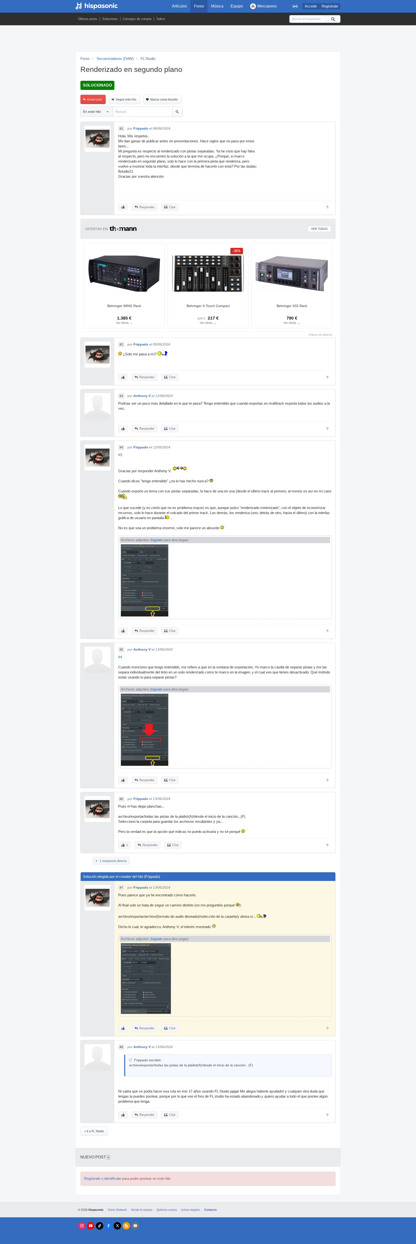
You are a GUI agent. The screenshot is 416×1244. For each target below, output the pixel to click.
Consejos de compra (137, 19)
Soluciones (110, 19)
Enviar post (94, 99)
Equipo (237, 6)
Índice (160, 19)
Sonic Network (117, 1210)
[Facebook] (108, 1226)
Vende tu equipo (141, 1210)
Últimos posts (87, 19)
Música (217, 6)
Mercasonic (267, 6)
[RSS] (126, 1226)
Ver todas (319, 229)
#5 (121, 649)
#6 (121, 799)
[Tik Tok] (99, 1226)
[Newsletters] (135, 1226)
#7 (121, 887)
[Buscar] (333, 19)
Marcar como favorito (164, 99)
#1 (121, 128)
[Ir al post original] (130, 1060)
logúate (156, 540)
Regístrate (330, 6)
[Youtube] (90, 1226)
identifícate (112, 1179)
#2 (121, 344)
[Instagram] (81, 1226)
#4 (121, 447)
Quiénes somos (166, 1210)
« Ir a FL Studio (94, 1131)
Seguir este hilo (126, 99)
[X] (117, 1226)
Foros (199, 6)
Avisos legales (190, 1210)
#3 (121, 396)
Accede (311, 6)
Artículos (179, 6)
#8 (121, 1047)
